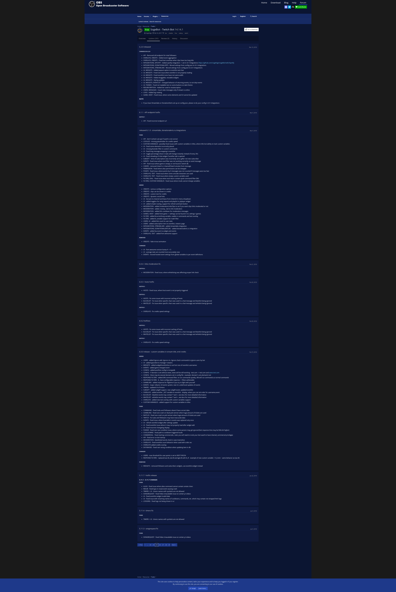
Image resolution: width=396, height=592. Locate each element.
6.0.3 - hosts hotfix (146, 282)
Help (294, 2)
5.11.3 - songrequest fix (148, 528)
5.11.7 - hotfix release (148, 475)
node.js (181, 33)
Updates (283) (153, 38)
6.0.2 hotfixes (144, 321)
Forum (303, 2)
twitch (186, 33)
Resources (164, 16)
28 (166, 545)
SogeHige (149, 33)
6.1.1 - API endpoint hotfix (149, 112)
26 (160, 545)
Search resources (155, 21)
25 (156, 545)
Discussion (184, 38)
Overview (142, 38)
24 (153, 545)
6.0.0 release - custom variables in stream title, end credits (162, 352)
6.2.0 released (145, 47)
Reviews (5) (165, 38)
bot (166, 33)
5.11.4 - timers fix (146, 510)
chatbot (171, 33)
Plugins (155, 16)
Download (275, 2)
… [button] (147, 545)
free (176, 33)
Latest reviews (143, 21)
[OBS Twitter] (289, 7)
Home (264, 2)
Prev (141, 545)
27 (163, 545)
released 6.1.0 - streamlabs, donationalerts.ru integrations (162, 130)
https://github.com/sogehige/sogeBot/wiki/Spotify (216, 63)
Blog (286, 2)
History (174, 38)
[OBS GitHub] (293, 7)
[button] (150, 16)
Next (173, 545)
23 (150, 545)
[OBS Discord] (286, 7)
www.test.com (214, 373)
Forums (146, 16)
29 (169, 545)
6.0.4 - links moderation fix (150, 264)
